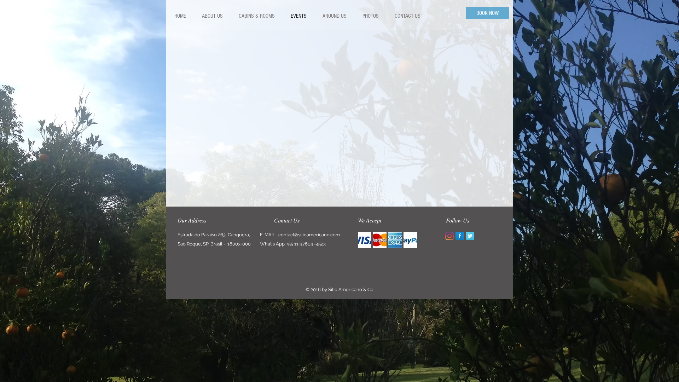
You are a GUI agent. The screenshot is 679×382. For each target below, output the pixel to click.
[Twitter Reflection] (470, 236)
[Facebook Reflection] (459, 236)
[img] (364, 240)
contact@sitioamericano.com (309, 234)
